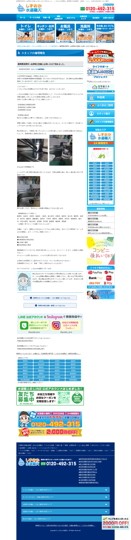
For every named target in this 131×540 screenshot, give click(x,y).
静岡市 (25, 361)
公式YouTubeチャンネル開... (97, 215)
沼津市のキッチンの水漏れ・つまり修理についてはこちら (51, 298)
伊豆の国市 (41, 376)
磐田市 (41, 367)
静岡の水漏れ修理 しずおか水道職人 (29, 46)
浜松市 (41, 361)
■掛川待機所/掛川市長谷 (87, 477)
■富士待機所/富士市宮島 (87, 464)
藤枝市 (25, 370)
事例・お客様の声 (59, 17)
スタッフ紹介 (105, 445)
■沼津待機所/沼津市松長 (87, 467)
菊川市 (25, 376)
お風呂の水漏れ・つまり (65, 450)
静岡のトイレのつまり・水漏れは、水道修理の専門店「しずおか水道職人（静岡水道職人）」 (48, 353)
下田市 (73, 370)
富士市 (25, 367)
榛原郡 (57, 380)
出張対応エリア (84, 17)
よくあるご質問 (84, 445)
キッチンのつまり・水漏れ (46, 450)
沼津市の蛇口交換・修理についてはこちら (51, 305)
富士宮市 (41, 364)
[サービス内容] (31, 17)
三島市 (25, 364)
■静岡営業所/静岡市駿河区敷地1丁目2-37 (93, 459)
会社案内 (96, 17)
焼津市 (57, 367)
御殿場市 (41, 370)
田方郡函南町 (25, 380)
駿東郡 (41, 380)
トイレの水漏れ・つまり (27, 450)
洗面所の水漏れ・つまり (84, 450)
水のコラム (71, 17)
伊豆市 (57, 373)
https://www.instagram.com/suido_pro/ (30, 348)
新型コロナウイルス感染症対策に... (100, 233)
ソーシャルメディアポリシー (48, 448)
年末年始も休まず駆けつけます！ (99, 227)
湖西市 (41, 373)
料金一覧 (47, 17)
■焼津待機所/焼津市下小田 (88, 469)
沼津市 (57, 361)
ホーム (22, 17)
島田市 (73, 364)
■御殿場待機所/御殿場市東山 (89, 482)
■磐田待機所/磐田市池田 (87, 475)
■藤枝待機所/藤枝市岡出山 (88, 472)
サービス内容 (35, 17)
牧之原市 (57, 376)
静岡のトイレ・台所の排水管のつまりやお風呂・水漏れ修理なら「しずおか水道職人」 (65, 525)
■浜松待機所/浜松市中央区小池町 (90, 461)
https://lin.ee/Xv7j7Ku (25, 341)
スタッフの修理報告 (51, 46)
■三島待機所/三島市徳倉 (87, 480)
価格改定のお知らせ (95, 221)
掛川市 (73, 367)
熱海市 (73, 361)
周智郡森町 (73, 380)
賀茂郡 (73, 376)
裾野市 (25, 373)
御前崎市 (73, 373)
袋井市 (57, 370)
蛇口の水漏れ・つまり (101, 450)
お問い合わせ (108, 17)
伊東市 (57, 364)
